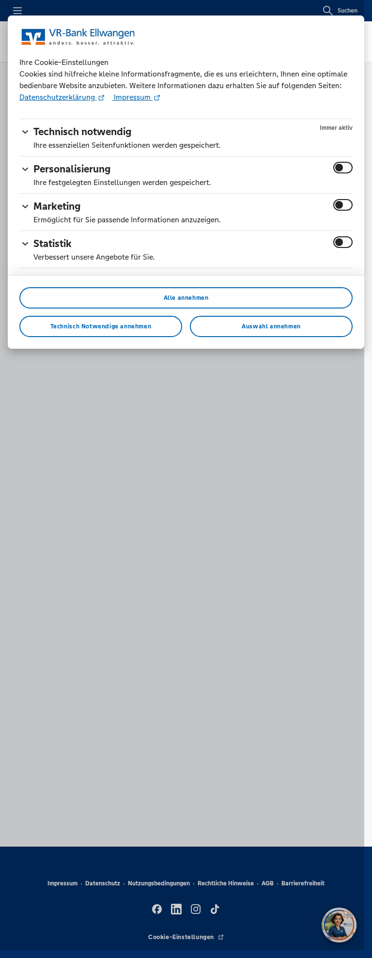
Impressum (132, 97)
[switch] (343, 167)
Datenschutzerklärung (58, 97)
